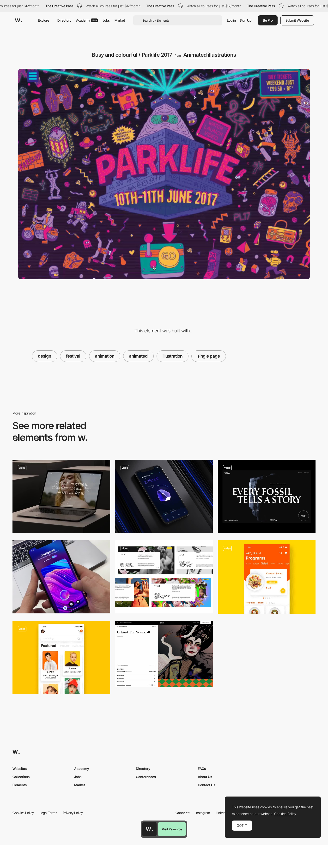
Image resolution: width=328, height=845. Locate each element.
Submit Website (297, 20)
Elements (19, 785)
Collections (21, 777)
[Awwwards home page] (149, 829)
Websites (19, 769)
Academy (86, 20)
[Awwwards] (18, 20)
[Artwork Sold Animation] (164, 654)
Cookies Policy (23, 813)
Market (120, 20)
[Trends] (164, 576)
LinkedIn (222, 813)
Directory (64, 20)
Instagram (202, 813)
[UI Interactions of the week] (61, 496)
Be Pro (268, 20)
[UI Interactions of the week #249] (61, 576)
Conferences (146, 777)
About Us (205, 777)
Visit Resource (172, 829)
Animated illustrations (209, 54)
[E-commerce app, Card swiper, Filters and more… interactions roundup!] (61, 657)
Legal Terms (48, 813)
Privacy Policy (73, 813)
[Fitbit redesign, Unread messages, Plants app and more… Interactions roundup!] (267, 577)
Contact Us (206, 785)
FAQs (202, 769)
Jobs (106, 20)
